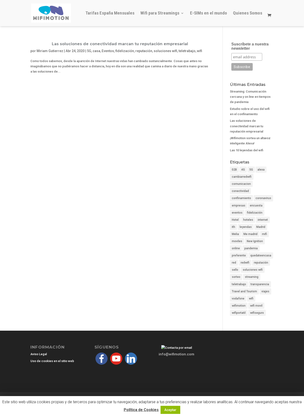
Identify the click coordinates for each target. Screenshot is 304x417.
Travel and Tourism (244, 291)
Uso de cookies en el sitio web (52, 361)
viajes (265, 291)
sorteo (236, 277)
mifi (264, 234)
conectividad (240, 191)
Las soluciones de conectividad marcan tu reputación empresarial (120, 44)
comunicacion (241, 184)
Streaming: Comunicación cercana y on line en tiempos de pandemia (250, 97)
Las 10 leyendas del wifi (246, 150)
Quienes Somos (247, 13)
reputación (143, 51)
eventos (237, 212)
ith (233, 227)
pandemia (251, 248)
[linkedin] (131, 358)
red (234, 262)
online (236, 248)
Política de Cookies (141, 409)
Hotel (235, 219)
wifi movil (256, 305)
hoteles (248, 219)
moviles (237, 241)
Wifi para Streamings (159, 13)
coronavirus (263, 198)
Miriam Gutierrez (50, 51)
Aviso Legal (38, 354)
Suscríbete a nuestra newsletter (250, 46)
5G (89, 51)
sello (235, 269)
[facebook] (101, 358)
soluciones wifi (165, 51)
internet (263, 219)
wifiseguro (257, 312)
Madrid (260, 227)
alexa (261, 169)
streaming (251, 277)
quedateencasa (260, 255)
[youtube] (116, 358)
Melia (235, 234)
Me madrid (250, 234)
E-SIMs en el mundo (208, 13)
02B (234, 169)
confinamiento (241, 198)
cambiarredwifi (242, 176)
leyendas (246, 227)
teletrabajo (187, 51)
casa (96, 51)
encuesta (256, 205)
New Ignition (255, 241)
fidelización (124, 51)
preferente (239, 255)
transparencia (260, 284)
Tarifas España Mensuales (110, 13)
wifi (199, 51)
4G (243, 169)
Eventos (108, 51)
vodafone (238, 298)
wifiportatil (239, 312)
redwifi (245, 262)
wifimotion (239, 305)
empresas (238, 205)
